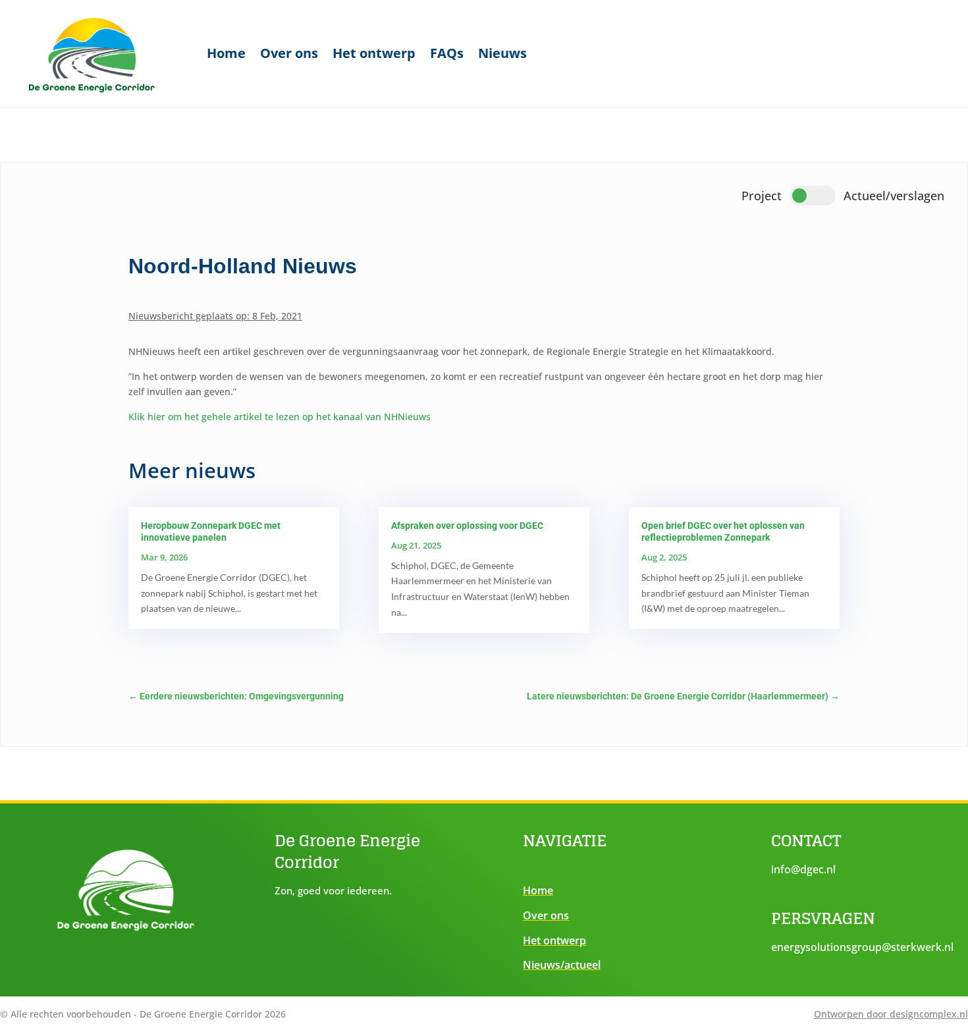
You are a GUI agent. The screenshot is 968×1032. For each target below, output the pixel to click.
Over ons (289, 53)
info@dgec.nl (803, 869)
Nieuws (502, 53)
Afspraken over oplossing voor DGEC (467, 525)
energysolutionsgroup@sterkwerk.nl (862, 947)
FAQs (447, 53)
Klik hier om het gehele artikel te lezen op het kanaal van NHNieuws (279, 416)
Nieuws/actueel (562, 965)
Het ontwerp (374, 53)
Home (226, 53)
